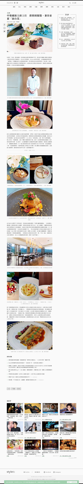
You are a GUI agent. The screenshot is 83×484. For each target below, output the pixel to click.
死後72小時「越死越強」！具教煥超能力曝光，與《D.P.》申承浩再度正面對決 (68, 19)
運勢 (47, 7)
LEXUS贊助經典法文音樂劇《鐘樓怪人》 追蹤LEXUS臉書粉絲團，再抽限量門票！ (32, 452)
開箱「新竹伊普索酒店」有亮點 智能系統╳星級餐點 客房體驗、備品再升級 (50, 434)
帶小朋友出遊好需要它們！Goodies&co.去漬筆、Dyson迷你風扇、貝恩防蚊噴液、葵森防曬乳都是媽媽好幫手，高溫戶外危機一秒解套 (68, 26)
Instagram (58, 472)
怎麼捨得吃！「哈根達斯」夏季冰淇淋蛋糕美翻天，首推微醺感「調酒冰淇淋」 (15, 452)
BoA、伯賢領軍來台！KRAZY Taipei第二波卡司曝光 (68, 40)
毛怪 (58, 7)
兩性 (52, 7)
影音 (63, 7)
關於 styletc (27, 472)
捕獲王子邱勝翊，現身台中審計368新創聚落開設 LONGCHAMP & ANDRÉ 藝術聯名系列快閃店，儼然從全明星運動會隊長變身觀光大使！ (30, 366)
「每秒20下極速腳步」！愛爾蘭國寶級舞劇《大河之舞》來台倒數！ (50, 452)
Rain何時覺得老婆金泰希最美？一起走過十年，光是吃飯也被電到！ (26, 363)
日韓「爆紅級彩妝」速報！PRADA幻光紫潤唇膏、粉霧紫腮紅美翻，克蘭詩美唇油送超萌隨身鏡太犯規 (68, 34)
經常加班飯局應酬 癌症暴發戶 (67, 451)
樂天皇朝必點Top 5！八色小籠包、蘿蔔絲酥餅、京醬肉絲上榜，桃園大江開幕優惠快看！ (30, 370)
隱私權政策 (31, 482)
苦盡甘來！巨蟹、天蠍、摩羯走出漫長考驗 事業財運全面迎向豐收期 (67, 45)
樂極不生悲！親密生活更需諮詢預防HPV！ (50, 415)
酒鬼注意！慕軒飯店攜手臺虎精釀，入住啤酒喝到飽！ (68, 433)
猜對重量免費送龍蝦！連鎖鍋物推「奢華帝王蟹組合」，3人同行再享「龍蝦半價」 (30, 360)
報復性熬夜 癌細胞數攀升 (66, 414)
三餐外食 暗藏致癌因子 (30, 433)
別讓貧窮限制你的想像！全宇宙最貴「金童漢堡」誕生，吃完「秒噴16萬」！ (15, 416)
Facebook (48, 472)
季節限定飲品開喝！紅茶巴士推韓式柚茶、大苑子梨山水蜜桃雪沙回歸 (26, 374)
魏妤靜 (17, 22)
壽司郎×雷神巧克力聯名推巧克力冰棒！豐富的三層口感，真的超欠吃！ (32, 416)
